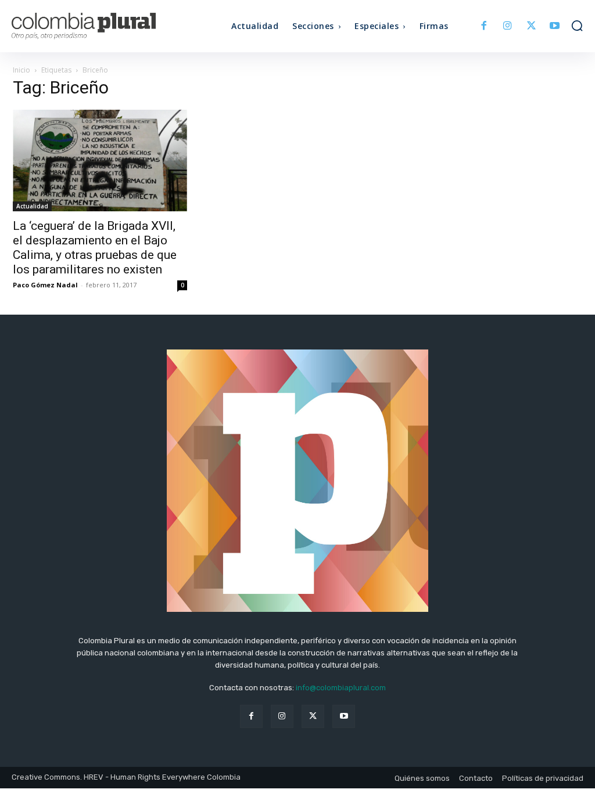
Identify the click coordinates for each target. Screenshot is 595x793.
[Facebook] (484, 26)
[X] (531, 26)
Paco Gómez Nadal (45, 284)
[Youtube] (555, 26)
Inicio (21, 70)
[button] (577, 25)
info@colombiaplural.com (341, 687)
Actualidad (32, 206)
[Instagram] (508, 26)
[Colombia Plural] (83, 26)
